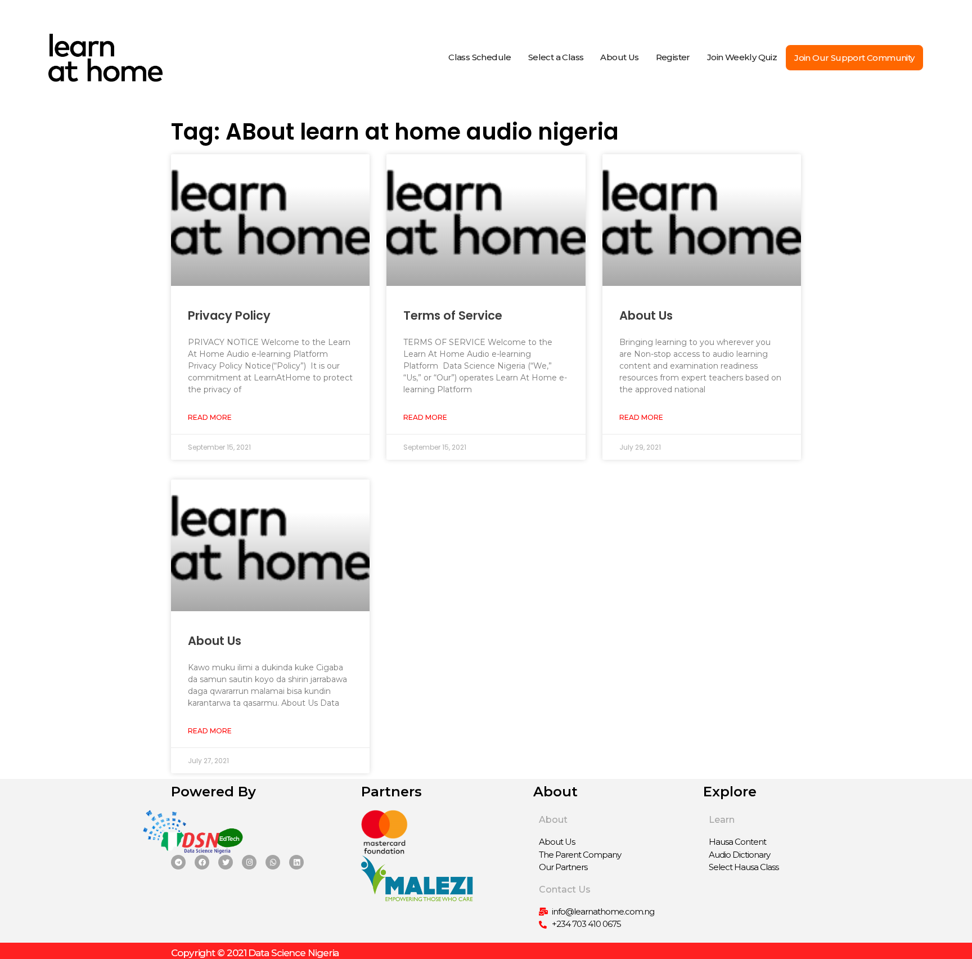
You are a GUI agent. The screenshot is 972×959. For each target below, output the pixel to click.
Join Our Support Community (854, 57)
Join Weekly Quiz (742, 57)
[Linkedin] (296, 862)
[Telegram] (178, 862)
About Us (619, 57)
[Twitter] (225, 862)
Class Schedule (479, 57)
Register (673, 57)
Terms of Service (452, 315)
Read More (210, 417)
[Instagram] (249, 862)
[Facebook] (202, 862)
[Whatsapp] (273, 862)
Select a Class (556, 57)
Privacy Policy (229, 315)
